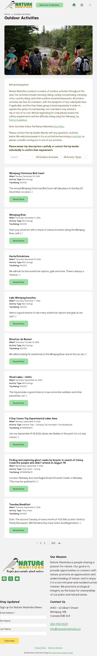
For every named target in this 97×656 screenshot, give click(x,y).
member (76, 136)
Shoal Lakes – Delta (20, 377)
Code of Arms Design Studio (62, 653)
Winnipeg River (17, 214)
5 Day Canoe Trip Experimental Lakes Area (33, 418)
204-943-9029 (59, 624)
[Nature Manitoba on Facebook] (4, 578)
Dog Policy (59, 126)
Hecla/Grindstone (19, 256)
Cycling (37, 469)
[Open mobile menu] (82, 5)
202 (53, 543)
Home (7, 14)
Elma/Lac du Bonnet (20, 339)
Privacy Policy (40, 648)
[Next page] (59, 543)
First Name (5, 620)
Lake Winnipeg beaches (22, 297)
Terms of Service (55, 648)
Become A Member (49, 5)
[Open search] (90, 5)
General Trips (28, 425)
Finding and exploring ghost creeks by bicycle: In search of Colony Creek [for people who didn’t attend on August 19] (46, 461)
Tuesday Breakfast (19, 504)
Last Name (5, 629)
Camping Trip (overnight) (46, 425)
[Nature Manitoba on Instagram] (10, 578)
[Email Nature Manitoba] (17, 578)
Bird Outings (27, 179)
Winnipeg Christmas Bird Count (26, 173)
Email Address (7, 612)
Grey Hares (27, 469)
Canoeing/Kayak (65, 425)
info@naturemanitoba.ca (65, 629)
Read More (18, 199)
